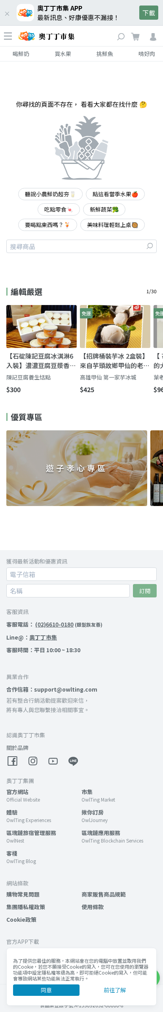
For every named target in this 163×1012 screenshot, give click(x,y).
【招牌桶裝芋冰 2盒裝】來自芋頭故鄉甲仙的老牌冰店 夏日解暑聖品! (115, 360)
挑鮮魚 (105, 54)
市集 (87, 792)
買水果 (63, 54)
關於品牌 (17, 748)
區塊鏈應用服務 (101, 833)
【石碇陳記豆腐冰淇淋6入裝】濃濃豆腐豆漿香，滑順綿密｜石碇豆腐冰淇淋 (41, 360)
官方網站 (17, 792)
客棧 (11, 853)
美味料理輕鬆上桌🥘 (112, 225)
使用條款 (93, 907)
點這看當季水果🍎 (115, 194)
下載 (148, 12)
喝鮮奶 (21, 54)
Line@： (31, 637)
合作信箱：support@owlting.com (51, 689)
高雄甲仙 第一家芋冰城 (108, 377)
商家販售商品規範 (104, 894)
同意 (46, 990)
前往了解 (115, 990)
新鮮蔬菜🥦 (104, 209)
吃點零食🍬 (58, 209)
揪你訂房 (93, 812)
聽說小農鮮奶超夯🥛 (50, 194)
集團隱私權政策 (25, 907)
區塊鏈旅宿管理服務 (31, 833)
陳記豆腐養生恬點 (28, 377)
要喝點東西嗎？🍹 (47, 225)
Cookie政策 (21, 919)
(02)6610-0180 (54, 624)
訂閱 (144, 591)
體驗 (11, 812)
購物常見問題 (23, 894)
